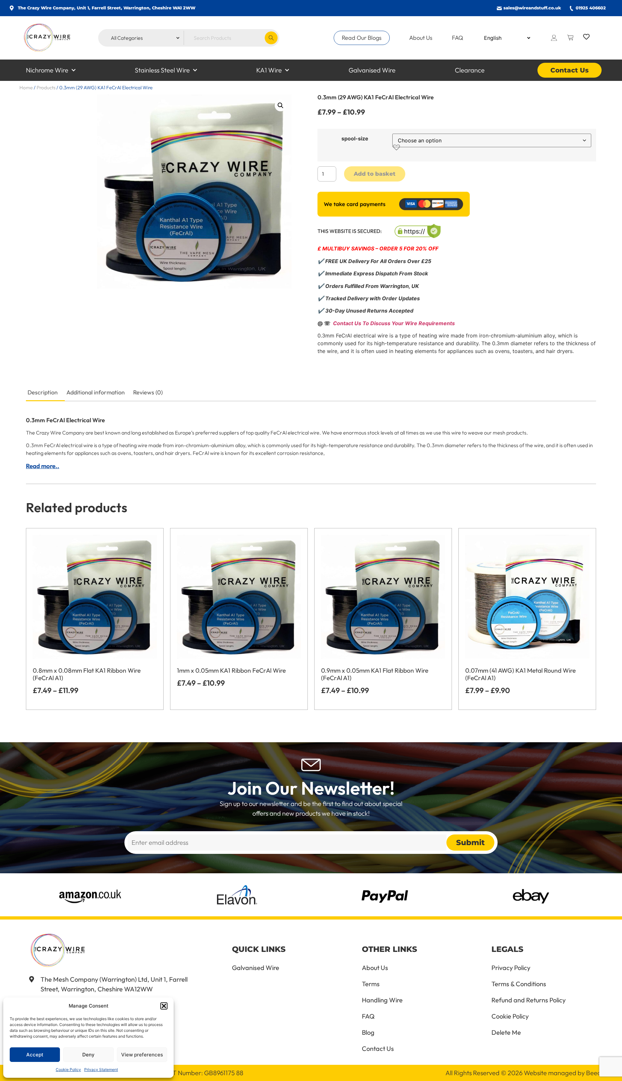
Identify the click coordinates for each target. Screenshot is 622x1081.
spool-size (354, 138)
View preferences (142, 1055)
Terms (371, 984)
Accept (34, 1055)
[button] (164, 1006)
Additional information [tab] (95, 392)
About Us (420, 37)
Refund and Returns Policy (528, 1000)
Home (26, 87)
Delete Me (506, 1032)
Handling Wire (382, 1000)
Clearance (470, 70)
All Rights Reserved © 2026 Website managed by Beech (524, 1073)
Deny (88, 1055)
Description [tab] (43, 392)
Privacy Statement (101, 1069)
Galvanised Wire (372, 70)
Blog (368, 1032)
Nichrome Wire (47, 70)
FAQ (457, 37)
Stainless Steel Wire (162, 70)
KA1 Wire (269, 70)
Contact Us (569, 70)
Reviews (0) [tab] (148, 392)
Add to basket (375, 174)
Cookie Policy (68, 1069)
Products (46, 87)
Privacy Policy (510, 968)
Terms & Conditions (518, 984)
